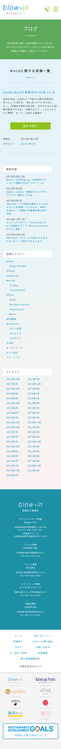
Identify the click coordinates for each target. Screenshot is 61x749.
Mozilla (10, 280)
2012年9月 (34, 427)
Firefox (13, 285)
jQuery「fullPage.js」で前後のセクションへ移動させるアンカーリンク (26, 181)
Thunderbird (17, 290)
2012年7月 (12, 432)
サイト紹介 (12, 352)
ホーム (18, 635)
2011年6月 (34, 451)
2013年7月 (34, 407)
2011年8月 (12, 451)
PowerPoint (16, 309)
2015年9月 (34, 388)
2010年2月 (12, 475)
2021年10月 (13, 379)
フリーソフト (13, 357)
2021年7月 (34, 379)
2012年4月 (34, 432)
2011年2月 (34, 460)
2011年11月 (34, 441)
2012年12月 (13, 422)
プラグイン (15, 338)
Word (31, 143)
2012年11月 (34, 422)
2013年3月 (34, 412)
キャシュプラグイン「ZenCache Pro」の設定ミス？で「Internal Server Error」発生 (27, 225)
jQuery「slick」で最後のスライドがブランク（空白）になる (26, 193)
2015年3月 (12, 393)
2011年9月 (34, 446)
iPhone (10, 270)
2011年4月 (34, 456)
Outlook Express (19, 304)
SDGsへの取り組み (42, 641)
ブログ (18, 647)
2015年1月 (34, 393)
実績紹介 (18, 641)
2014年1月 (34, 398)
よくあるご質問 (18, 652)
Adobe (10, 261)
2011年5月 (12, 456)
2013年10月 (13, 403)
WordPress (13, 323)
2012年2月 (34, 436)
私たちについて (42, 635)
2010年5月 (34, 470)
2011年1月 (12, 465)
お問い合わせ (43, 647)
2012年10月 (13, 427)
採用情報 (43, 652)
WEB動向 (11, 318)
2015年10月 (13, 388)
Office (10, 294)
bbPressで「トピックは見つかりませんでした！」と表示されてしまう (27, 239)
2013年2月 (12, 417)
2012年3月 (12, 436)
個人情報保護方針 (30, 658)
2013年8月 (12, 407)
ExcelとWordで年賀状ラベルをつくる (29, 92)
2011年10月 (13, 446)
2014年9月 (12, 398)
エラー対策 (15, 328)
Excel (24, 143)
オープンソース (14, 347)
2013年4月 (12, 412)
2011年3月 (12, 460)
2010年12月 (34, 465)
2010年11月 (13, 470)
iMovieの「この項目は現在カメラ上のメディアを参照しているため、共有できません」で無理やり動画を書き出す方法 (27, 208)
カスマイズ (15, 333)
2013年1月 (34, 417)
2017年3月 (12, 383)
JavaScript (12, 275)
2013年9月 (34, 403)
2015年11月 (34, 383)
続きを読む (30, 126)
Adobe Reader (18, 266)
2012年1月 (12, 441)
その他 (9, 342)
